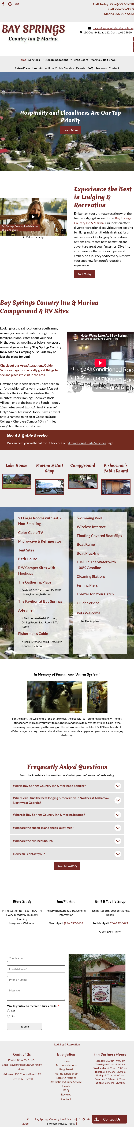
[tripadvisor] (17, 4)
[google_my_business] (10, 4)
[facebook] (3, 4)
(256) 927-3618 (26, 1059)
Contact (66, 1099)
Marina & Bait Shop (66, 1073)
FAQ (66, 1090)
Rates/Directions (66, 1077)
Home (66, 1061)
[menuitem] (22, 60)
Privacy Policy (66, 1123)
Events (66, 1086)
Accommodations (66, 1065)
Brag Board (66, 1069)
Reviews (66, 1094)
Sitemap (52, 1123)
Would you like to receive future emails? (32, 1005)
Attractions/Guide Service (66, 1081)
